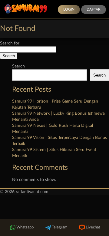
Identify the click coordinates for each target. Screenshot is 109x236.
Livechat (93, 227)
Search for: (10, 43)
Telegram (60, 227)
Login (68, 9)
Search (18, 66)
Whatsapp (25, 227)
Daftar (94, 9)
